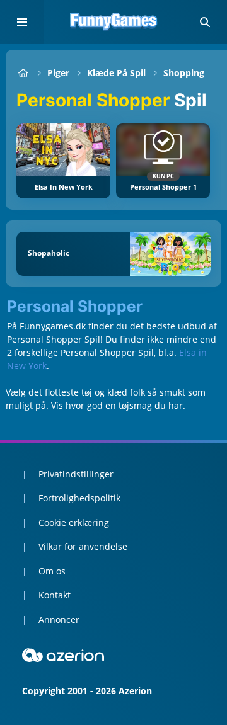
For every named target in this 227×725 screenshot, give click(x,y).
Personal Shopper (75, 307)
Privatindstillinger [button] (76, 474)
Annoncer (58, 619)
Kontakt (54, 595)
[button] (205, 22)
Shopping (183, 73)
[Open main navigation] (22, 22)
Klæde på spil (116, 73)
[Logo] (113, 22)
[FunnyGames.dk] (23, 72)
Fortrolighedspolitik (79, 498)
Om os (52, 571)
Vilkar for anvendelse (82, 546)
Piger (58, 73)
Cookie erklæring (73, 522)
